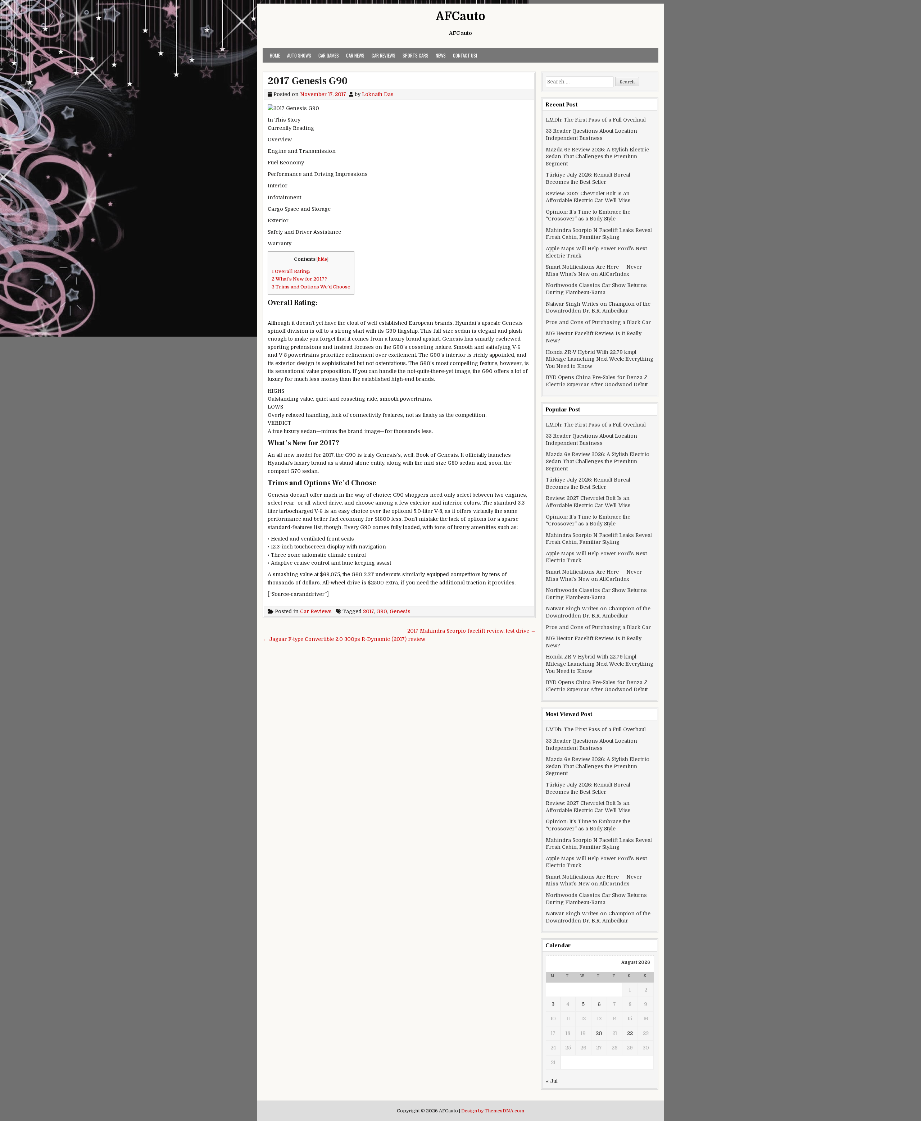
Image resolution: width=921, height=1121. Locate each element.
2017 (368, 611)
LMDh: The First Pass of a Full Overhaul (596, 120)
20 (599, 1033)
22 (630, 1033)
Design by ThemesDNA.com (492, 1110)
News (441, 55)
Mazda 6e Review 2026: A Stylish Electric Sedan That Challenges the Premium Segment (597, 157)
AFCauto (460, 16)
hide (322, 259)
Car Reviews (383, 55)
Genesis (400, 611)
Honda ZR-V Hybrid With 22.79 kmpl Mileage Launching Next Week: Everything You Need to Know (599, 359)
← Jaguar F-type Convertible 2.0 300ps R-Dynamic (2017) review (344, 639)
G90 (381, 611)
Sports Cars (415, 55)
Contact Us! (465, 55)
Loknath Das (378, 94)
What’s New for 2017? (299, 279)
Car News (355, 55)
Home (275, 55)
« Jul (552, 1081)
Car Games (328, 55)
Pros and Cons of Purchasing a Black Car (598, 322)
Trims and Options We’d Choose (311, 287)
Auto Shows (299, 55)
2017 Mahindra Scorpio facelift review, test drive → (471, 631)
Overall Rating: (291, 271)
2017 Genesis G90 (308, 80)
